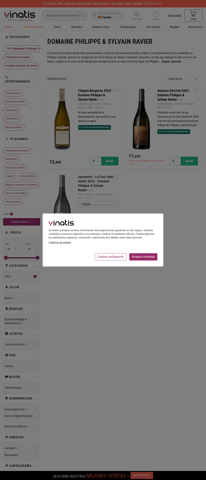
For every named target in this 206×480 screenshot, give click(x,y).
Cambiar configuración (110, 256)
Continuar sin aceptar (60, 242)
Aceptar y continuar (143, 256)
